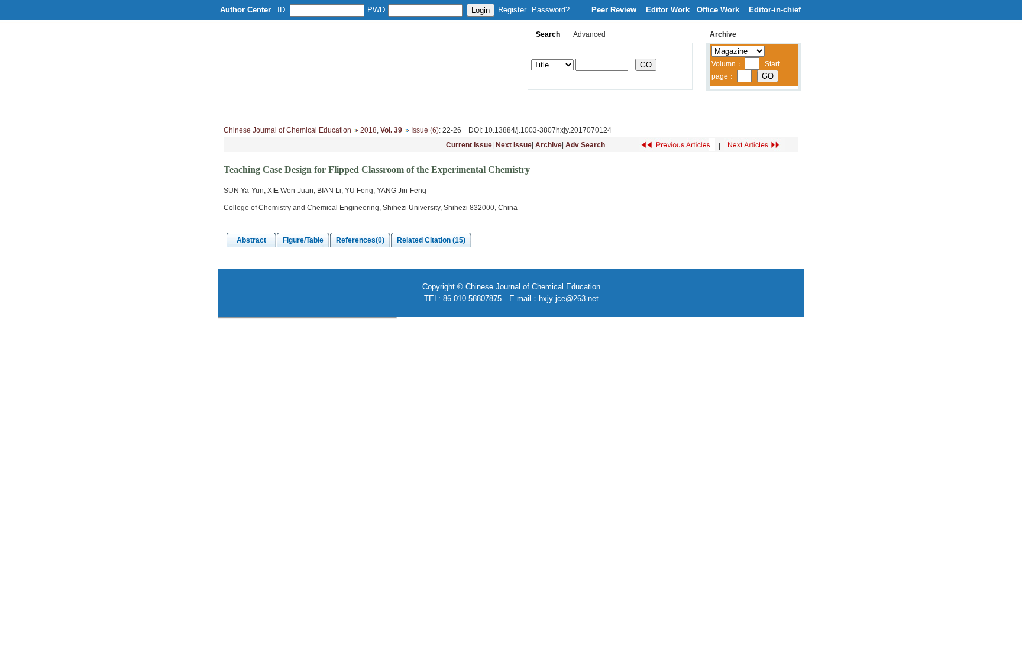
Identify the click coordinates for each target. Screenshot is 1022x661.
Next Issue (514, 145)
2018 (368, 130)
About (278, 106)
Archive (548, 145)
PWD (376, 9)
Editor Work (668, 9)
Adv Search (585, 145)
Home (238, 106)
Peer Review (615, 9)
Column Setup (402, 106)
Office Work (719, 9)
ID (281, 9)
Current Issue (469, 145)
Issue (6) (425, 130)
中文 (745, 106)
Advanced (589, 34)
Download (585, 106)
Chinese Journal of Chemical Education (287, 130)
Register (512, 9)
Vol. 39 (391, 130)
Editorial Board (333, 106)
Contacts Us (696, 106)
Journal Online (524, 106)
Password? (551, 9)
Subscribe (639, 106)
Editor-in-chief (775, 9)
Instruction (462, 106)
